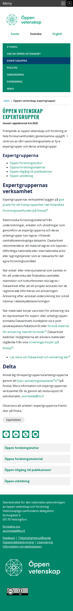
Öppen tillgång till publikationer (28, 470)
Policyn (12, 67)
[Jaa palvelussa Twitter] (25, 434)
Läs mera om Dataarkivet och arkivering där (39, 357)
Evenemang (14, 81)
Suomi (15, 34)
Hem (7, 100)
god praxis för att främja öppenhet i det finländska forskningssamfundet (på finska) (33, 205)
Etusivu (12, 46)
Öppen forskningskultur (22, 448)
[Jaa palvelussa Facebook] (6, 434)
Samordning (15, 74)
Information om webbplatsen (22, 546)
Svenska (35, 34)
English (57, 34)
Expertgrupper (17, 60)
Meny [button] (7, 3)
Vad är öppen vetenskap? (24, 53)
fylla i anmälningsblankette (35, 381)
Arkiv (10, 88)
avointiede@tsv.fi (32, 396)
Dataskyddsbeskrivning (18, 542)
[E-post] (35, 434)
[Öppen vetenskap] (33, 567)
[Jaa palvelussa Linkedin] (15, 434)
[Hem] (26, 18)
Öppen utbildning (17, 481)
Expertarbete (13, 419)
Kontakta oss (11, 527)
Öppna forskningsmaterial (27, 167)
